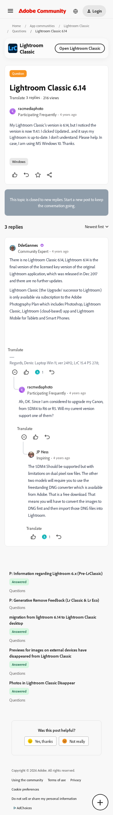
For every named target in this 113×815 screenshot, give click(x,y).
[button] (10, 12)
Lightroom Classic (76, 26)
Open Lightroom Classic (79, 48)
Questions (19, 31)
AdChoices (24, 808)
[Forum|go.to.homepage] (42, 11)
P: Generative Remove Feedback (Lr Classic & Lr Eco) (54, 600)
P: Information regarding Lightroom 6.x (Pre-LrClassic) (56, 573)
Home (16, 26)
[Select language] (75, 11)
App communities (42, 26)
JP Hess (42, 451)
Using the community (27, 780)
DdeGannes (28, 245)
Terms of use (57, 780)
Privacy (75, 780)
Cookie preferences (25, 789)
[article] (56, 309)
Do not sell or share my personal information (44, 798)
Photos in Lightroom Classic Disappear (42, 682)
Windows (18, 161)
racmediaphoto (30, 108)
